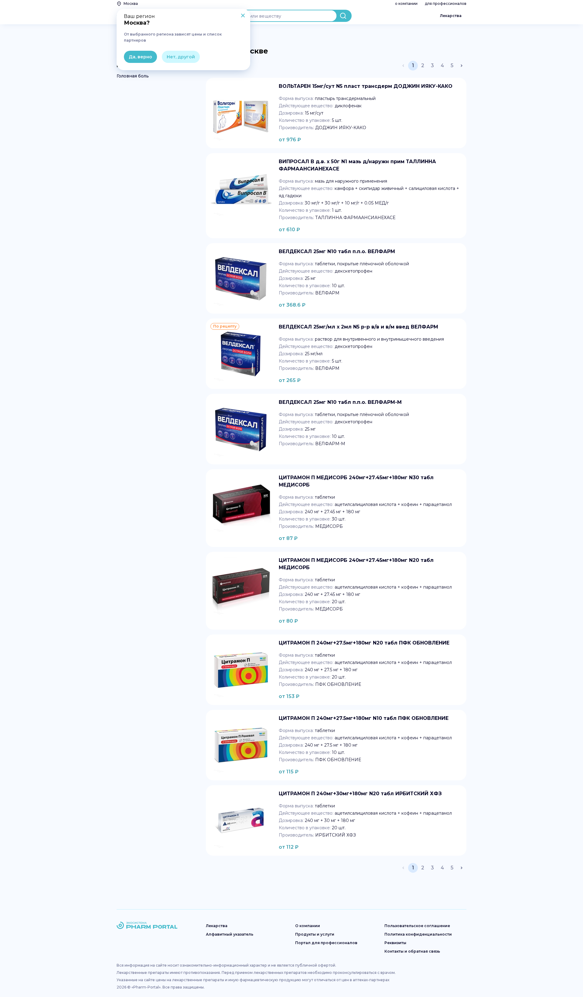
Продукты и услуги (314, 934)
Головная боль (133, 76)
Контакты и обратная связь (412, 951)
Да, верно (140, 57)
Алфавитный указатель (229, 934)
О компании (307, 925)
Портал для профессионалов (326, 942)
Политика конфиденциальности (418, 934)
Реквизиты (395, 942)
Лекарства (451, 15)
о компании (406, 3)
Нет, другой (181, 57)
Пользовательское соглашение (417, 925)
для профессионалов (445, 3)
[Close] (243, 16)
